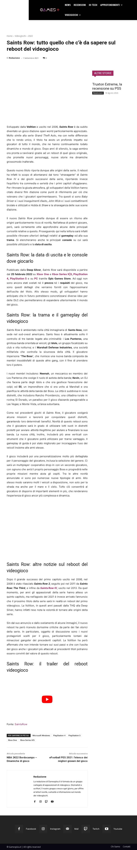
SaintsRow (21, 724)
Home (10, 36)
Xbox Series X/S (27, 740)
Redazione (14, 58)
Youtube (117, 828)
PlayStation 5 (18, 278)
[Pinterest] (25, 66)
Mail (76, 828)
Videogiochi (20, 36)
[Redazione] (20, 789)
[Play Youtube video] (47, 699)
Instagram (55, 828)
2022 (30, 36)
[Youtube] (52, 801)
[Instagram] (40, 801)
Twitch (96, 828)
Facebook (31, 828)
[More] (48, 66)
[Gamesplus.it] (49, 10)
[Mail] (67, 829)
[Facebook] (10, 66)
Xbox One (43, 274)
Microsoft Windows (41, 735)
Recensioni (98, 93)
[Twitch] (46, 801)
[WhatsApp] (33, 66)
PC (36, 278)
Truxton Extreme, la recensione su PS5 (107, 86)
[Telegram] (40, 66)
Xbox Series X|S (62, 274)
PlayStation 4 (59, 735)
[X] (17, 66)
